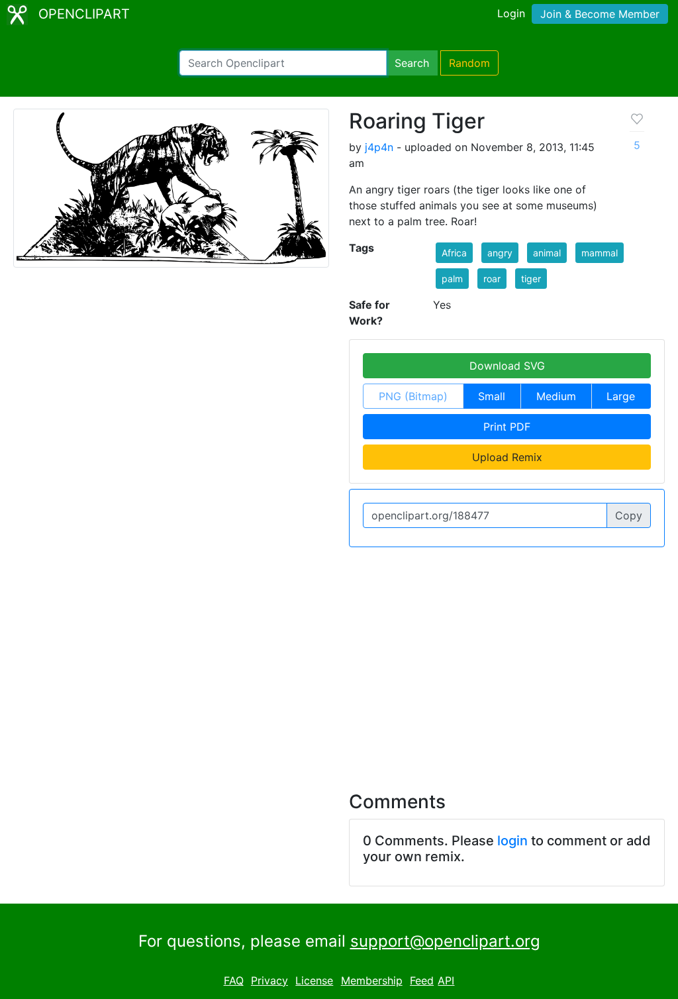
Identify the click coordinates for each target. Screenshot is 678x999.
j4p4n (379, 147)
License (314, 980)
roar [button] (492, 278)
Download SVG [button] (507, 365)
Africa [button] (454, 252)
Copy (628, 515)
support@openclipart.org (445, 941)
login (512, 841)
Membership (372, 980)
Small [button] (491, 396)
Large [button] (620, 396)
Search (412, 63)
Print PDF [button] (506, 426)
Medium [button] (556, 396)
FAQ (234, 980)
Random (469, 63)
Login (511, 13)
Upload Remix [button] (507, 457)
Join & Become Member (599, 14)
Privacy (269, 980)
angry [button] (499, 252)
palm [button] (452, 278)
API (446, 980)
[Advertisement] (339, 661)
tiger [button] (531, 278)
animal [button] (547, 252)
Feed (422, 980)
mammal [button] (599, 252)
